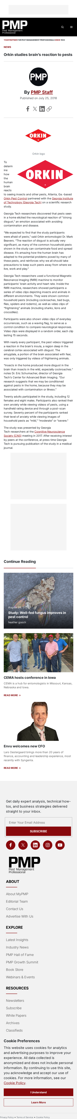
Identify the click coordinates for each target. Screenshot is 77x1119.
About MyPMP (17, 894)
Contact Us (14, 909)
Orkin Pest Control (15, 198)
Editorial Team (17, 901)
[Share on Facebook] (28, 109)
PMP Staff (42, 92)
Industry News (17, 947)
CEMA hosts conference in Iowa (30, 678)
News (7, 47)
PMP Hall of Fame (20, 955)
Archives (12, 1023)
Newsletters (15, 1001)
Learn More (38, 1102)
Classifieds (14, 1030)
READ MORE (11, 695)
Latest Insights (17, 940)
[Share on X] (35, 109)
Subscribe (38, 831)
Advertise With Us (19, 916)
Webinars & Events (20, 977)
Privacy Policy (7, 1117)
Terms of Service (24, 1117)
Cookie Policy (14, 1083)
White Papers (16, 1015)
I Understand (38, 1092)
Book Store (14, 970)
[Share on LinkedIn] (42, 109)
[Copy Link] (49, 109)
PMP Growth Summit (22, 962)
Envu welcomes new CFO (24, 746)
